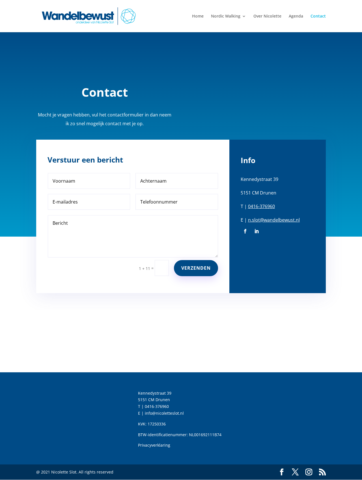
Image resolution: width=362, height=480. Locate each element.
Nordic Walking (225, 16)
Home (198, 16)
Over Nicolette (267, 16)
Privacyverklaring (154, 445)
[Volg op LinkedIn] (256, 231)
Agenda (296, 16)
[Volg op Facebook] (245, 231)
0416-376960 (261, 206)
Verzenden (196, 268)
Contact (318, 16)
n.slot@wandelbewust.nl (274, 220)
